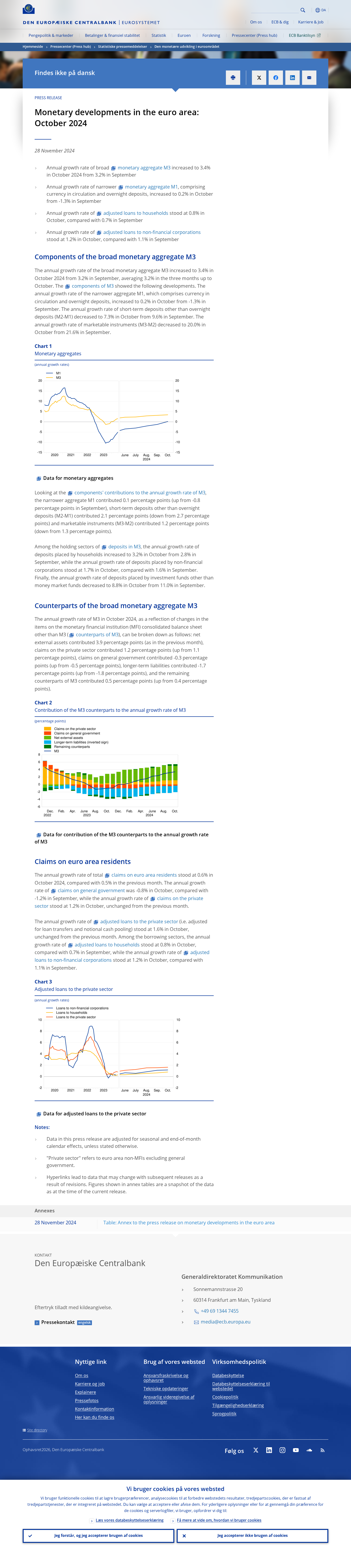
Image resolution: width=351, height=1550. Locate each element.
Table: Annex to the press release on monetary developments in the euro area (189, 1223)
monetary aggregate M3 (144, 168)
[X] (255, 1450)
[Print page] (233, 77)
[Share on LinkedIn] (292, 77)
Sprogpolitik (224, 1414)
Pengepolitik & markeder (51, 36)
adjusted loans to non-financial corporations (152, 232)
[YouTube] (296, 1450)
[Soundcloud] (309, 1450)
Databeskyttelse (228, 1376)
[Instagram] (282, 1450)
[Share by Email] (309, 77)
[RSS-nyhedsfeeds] (322, 1450)
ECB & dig (280, 22)
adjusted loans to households (135, 213)
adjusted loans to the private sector (139, 922)
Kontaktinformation (94, 1409)
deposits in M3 (124, 547)
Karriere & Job (311, 22)
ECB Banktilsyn (302, 36)
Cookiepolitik (225, 1397)
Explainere (85, 1392)
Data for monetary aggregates (78, 478)
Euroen (184, 36)
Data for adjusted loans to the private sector (94, 1114)
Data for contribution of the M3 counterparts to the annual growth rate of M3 (122, 839)
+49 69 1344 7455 (220, 1311)
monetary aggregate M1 (151, 187)
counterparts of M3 (97, 635)
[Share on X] (259, 77)
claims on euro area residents (144, 875)
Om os (256, 22)
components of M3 (93, 286)
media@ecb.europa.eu (225, 1322)
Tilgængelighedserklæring (238, 1406)
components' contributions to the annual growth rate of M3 (139, 493)
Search (303, 10)
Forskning (211, 36)
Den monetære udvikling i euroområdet (186, 47)
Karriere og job (90, 1384)
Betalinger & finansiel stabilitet (112, 36)
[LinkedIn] (269, 1450)
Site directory (37, 1430)
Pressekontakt (58, 1322)
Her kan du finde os (94, 1417)
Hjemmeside (33, 47)
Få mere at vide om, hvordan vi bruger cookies (219, 1521)
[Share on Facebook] (276, 77)
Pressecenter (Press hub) (254, 36)
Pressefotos (87, 1401)
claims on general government (91, 891)
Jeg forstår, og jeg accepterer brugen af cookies (98, 1536)
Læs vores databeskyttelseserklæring (130, 1521)
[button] (311, 10)
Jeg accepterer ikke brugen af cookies (253, 1536)
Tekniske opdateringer (166, 1389)
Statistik (159, 36)
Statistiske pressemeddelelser (122, 47)
